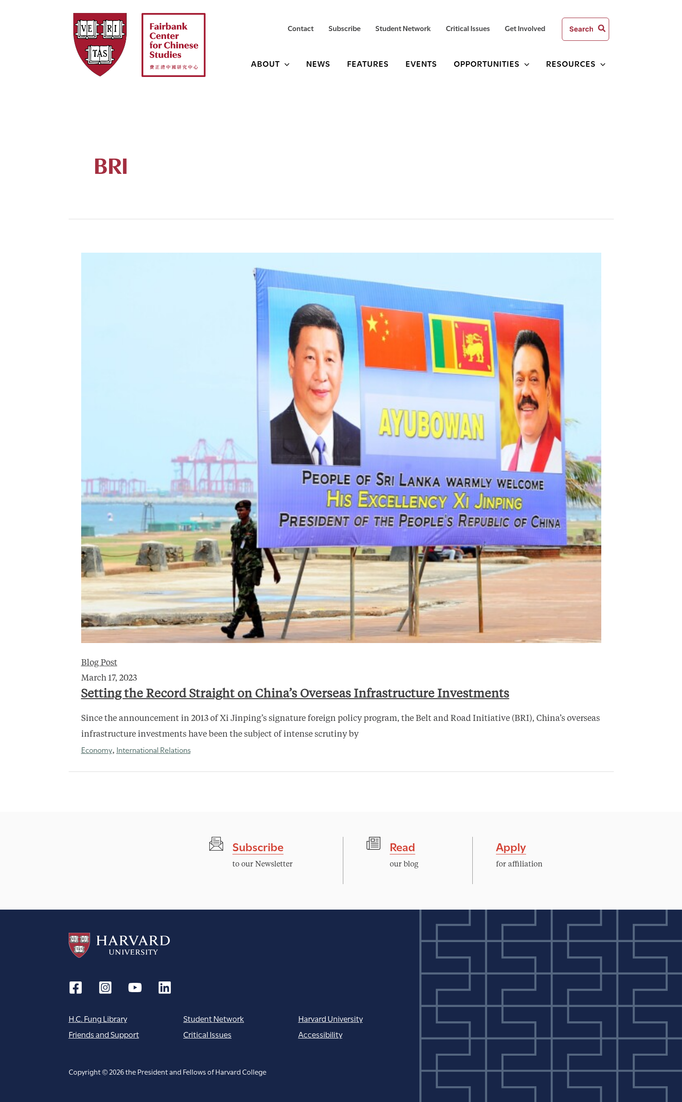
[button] (285, 63)
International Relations (153, 749)
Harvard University (119, 945)
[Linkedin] (165, 987)
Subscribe (257, 846)
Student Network (213, 1018)
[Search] (602, 29)
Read (402, 846)
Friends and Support (104, 1034)
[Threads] (105, 987)
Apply (511, 846)
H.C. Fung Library (98, 1018)
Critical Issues (207, 1034)
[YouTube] (135, 987)
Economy (96, 749)
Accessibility (320, 1034)
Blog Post (99, 663)
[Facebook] (76, 987)
